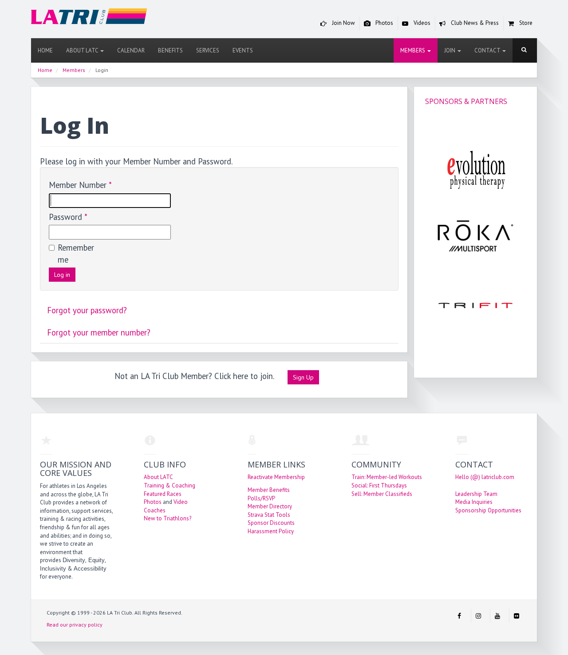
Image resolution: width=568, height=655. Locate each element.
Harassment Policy (271, 531)
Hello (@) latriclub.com (484, 477)
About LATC (82, 50)
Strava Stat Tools (269, 515)
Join (450, 50)
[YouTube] (497, 616)
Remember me (75, 253)
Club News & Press (474, 23)
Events (243, 50)
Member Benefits (269, 490)
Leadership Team (476, 494)
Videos (421, 23)
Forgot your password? (87, 310)
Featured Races (162, 494)
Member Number (80, 185)
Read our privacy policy (75, 624)
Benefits (170, 50)
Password (68, 217)
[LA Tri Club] (89, 18)
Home (45, 50)
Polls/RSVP (261, 498)
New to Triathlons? (167, 518)
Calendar (131, 50)
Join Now (343, 23)
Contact (487, 50)
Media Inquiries (474, 502)
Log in (62, 275)
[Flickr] (516, 616)
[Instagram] (478, 616)
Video (181, 502)
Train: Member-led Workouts (386, 477)
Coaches (155, 510)
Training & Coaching (169, 485)
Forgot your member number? (98, 332)
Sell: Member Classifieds (381, 494)
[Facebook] (459, 616)
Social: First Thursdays (379, 485)
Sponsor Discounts (271, 523)
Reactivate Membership (276, 477)
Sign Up (303, 377)
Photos (383, 23)
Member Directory (270, 506)
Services (207, 50)
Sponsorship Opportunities (488, 510)
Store (525, 23)
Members (413, 50)
